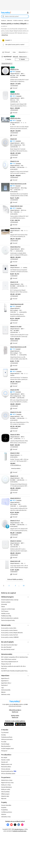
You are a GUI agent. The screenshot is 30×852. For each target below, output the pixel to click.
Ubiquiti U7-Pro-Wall (15, 326)
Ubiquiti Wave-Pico (15, 247)
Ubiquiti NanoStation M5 (16, 304)
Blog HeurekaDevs (6, 746)
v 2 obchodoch (13, 276)
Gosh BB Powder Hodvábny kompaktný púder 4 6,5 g (14, 671)
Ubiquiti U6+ (13, 139)
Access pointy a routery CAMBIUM (9, 637)
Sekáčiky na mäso (5, 613)
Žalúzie (3, 607)
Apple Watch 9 (4, 681)
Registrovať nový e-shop (7, 782)
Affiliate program (5, 794)
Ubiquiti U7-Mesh (14, 453)
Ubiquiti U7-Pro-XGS (15, 412)
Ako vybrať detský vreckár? (8, 649)
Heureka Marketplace (6, 787)
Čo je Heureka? (5, 732)
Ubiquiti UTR (13, 265)
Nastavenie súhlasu (6, 767)
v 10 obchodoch (14, 222)
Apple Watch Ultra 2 (6, 683)
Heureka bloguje (5, 744)
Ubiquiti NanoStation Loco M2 (18, 184)
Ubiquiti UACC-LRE (15, 561)
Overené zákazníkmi (6, 805)
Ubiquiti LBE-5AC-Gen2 (16, 206)
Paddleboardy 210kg (6, 616)
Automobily (4, 604)
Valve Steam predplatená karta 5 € (9, 662)
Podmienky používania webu (19, 831)
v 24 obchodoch (14, 428)
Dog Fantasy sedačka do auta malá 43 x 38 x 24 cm (13, 666)
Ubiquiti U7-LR (14, 476)
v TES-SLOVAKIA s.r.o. (15, 465)
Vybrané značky (6, 625)
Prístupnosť (4, 751)
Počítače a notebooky (18, 20)
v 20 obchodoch (14, 240)
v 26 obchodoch (14, 110)
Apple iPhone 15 (5, 678)
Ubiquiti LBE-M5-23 (15, 498)
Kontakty (3, 735)
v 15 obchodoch (14, 200)
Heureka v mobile (5, 760)
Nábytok (3, 692)
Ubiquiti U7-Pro (14, 69)
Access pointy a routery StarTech (9, 635)
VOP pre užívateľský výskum (8, 773)
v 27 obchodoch (14, 296)
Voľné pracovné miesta (7, 739)
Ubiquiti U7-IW (14, 282)
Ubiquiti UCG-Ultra (15, 118)
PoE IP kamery (4, 611)
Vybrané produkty (6, 654)
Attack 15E (4, 668)
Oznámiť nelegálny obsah (7, 748)
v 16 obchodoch (14, 320)
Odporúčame (5, 676)
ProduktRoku (4, 810)
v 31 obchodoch (14, 406)
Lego (2, 688)
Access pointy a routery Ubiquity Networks (12, 633)
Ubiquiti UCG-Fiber (15, 228)
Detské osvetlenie (5, 602)
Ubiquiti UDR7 (14, 369)
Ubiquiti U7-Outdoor (15, 541)
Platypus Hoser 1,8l (6, 664)
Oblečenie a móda (5, 694)
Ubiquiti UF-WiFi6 (15, 434)
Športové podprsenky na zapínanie (9, 618)
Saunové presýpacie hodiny (8, 620)
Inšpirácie (3, 814)
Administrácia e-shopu (6, 780)
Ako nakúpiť (4, 757)
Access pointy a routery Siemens (9, 630)
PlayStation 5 (4, 685)
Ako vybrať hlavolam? (6, 647)
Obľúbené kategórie (7, 597)
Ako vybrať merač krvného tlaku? (9, 645)
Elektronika (9, 20)
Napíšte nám (15, 712)
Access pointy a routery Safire (8, 628)
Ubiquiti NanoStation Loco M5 (18, 347)
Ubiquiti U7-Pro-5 (15, 520)
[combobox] (15, 16)
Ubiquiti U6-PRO (14, 390)
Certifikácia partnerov (6, 812)
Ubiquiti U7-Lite (14, 161)
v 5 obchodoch (13, 383)
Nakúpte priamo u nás (6, 764)
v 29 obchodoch (14, 177)
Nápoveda (3, 798)
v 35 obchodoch (14, 85)
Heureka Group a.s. (19, 829)
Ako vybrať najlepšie (7, 642)
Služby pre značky (5, 789)
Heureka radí (4, 762)
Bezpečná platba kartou (7, 771)
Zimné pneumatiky (5, 690)
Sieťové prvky (27, 20)
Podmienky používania (6, 737)
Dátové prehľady (5, 792)
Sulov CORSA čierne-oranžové (8, 659)
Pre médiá (3, 742)
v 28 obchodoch (14, 490)
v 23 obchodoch (14, 155)
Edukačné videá (5, 796)
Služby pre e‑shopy (6, 785)
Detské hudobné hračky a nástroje (9, 600)
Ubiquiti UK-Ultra (15, 94)
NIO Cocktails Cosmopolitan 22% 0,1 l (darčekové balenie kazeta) (15, 657)
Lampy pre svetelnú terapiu (8, 609)
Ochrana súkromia (5, 769)
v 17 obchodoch (14, 447)
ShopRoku (3, 807)
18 (23, 586)
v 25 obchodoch (14, 133)
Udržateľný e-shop (6, 817)
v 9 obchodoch (13, 571)
